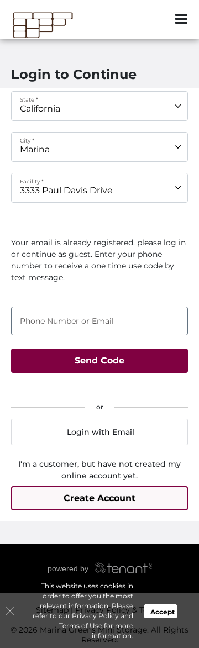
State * (29, 99)
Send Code (99, 360)
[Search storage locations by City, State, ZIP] (157, 19)
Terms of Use (80, 625)
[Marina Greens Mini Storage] (64, 25)
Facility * (32, 181)
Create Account (99, 498)
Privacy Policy (95, 616)
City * (27, 140)
